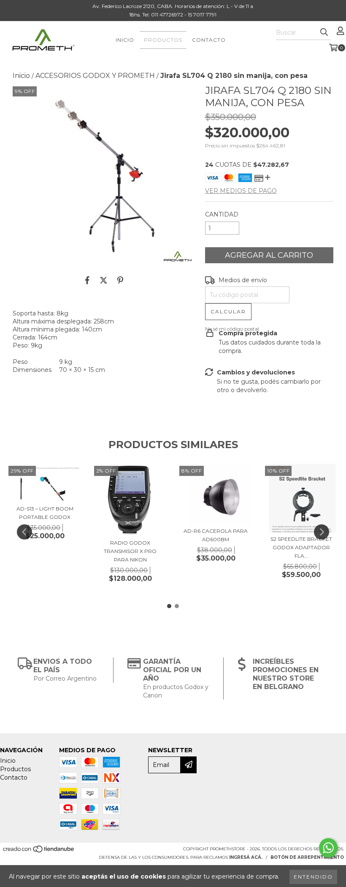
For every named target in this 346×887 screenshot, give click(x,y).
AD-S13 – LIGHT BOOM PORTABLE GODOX (44, 512)
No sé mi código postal (232, 329)
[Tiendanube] (39, 851)
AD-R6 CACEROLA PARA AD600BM (216, 535)
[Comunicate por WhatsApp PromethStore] (328, 848)
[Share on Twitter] (104, 280)
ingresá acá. (245, 857)
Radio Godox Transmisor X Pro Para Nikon (130, 551)
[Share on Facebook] (87, 280)
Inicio (125, 40)
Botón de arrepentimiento (307, 857)
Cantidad (221, 214)
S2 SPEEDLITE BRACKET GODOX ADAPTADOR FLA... (301, 547)
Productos (163, 40)
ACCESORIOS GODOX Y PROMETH (95, 76)
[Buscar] (324, 32)
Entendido (313, 877)
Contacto (209, 40)
